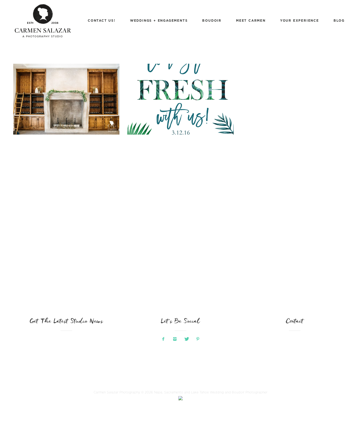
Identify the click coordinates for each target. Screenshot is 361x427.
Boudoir (211, 20)
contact (294, 322)
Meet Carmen (251, 20)
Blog (339, 20)
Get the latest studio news (66, 322)
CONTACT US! (101, 20)
